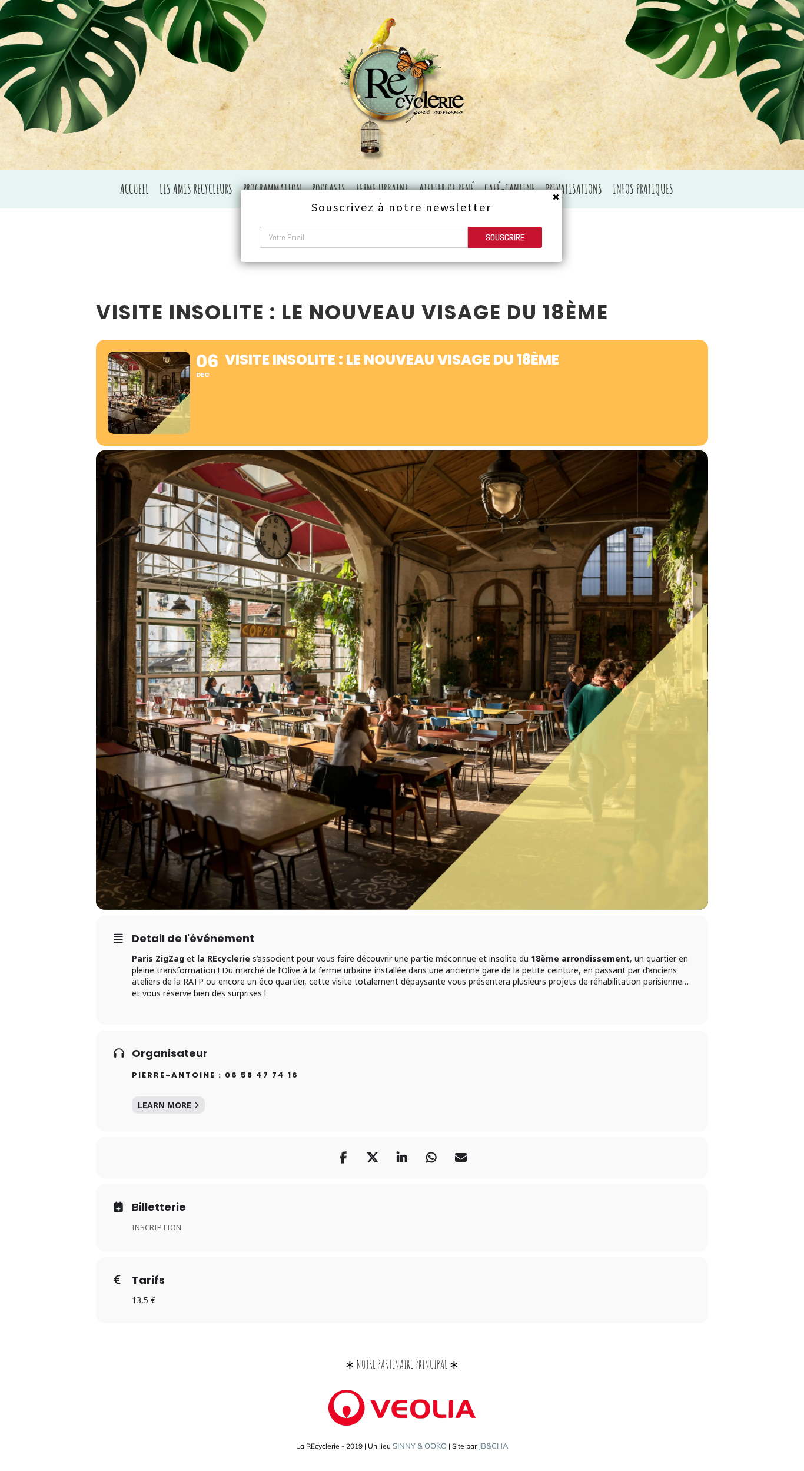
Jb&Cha (494, 1445)
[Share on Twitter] (372, 1157)
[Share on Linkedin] (402, 1157)
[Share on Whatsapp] (431, 1157)
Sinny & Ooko (420, 1445)
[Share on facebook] (343, 1157)
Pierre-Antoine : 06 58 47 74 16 (215, 1075)
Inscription (156, 1227)
